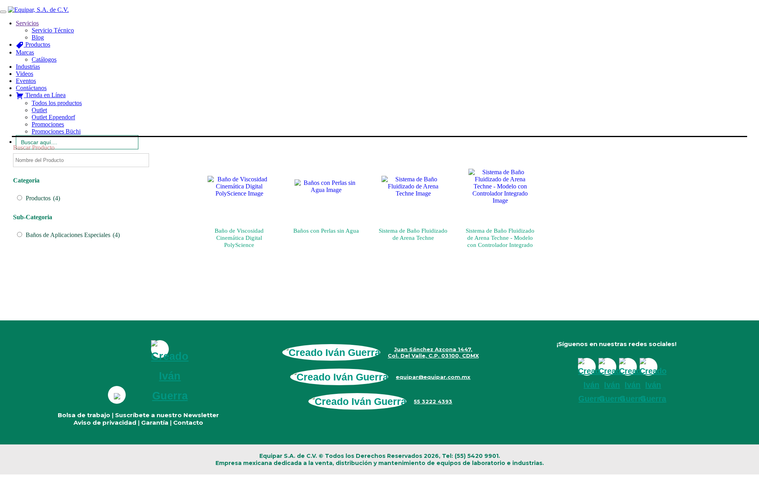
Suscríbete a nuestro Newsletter (167, 415)
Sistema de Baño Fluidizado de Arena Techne (413, 234)
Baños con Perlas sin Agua (326, 231)
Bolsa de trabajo (84, 415)
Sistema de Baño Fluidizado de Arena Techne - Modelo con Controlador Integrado (500, 238)
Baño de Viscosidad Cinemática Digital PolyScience (239, 238)
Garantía (154, 422)
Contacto (188, 422)
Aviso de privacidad (105, 422)
